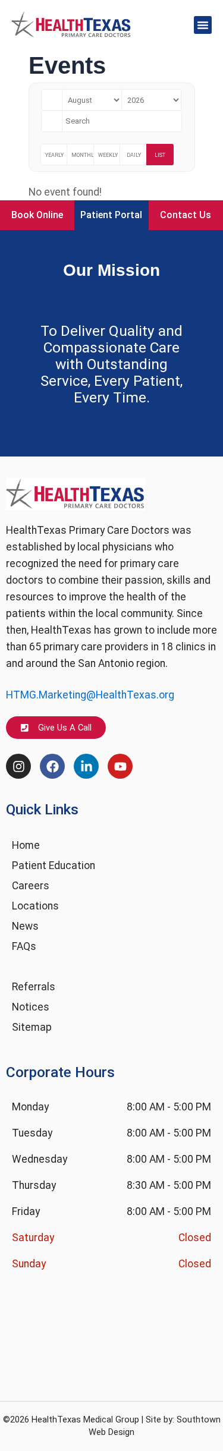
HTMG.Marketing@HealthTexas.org (90, 695)
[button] (203, 25)
